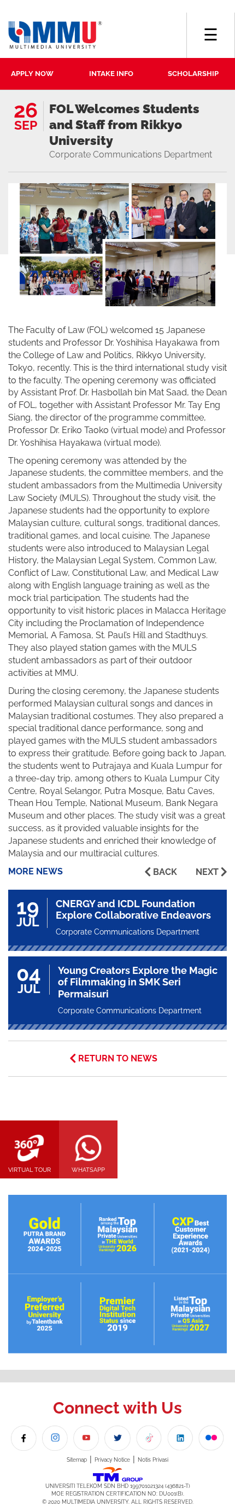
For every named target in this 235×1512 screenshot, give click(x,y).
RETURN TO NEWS (117, 1058)
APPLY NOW (32, 73)
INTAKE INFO (111, 73)
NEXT (207, 872)
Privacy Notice (112, 1460)
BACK (165, 872)
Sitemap (77, 1460)
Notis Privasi (153, 1460)
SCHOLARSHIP (193, 73)
